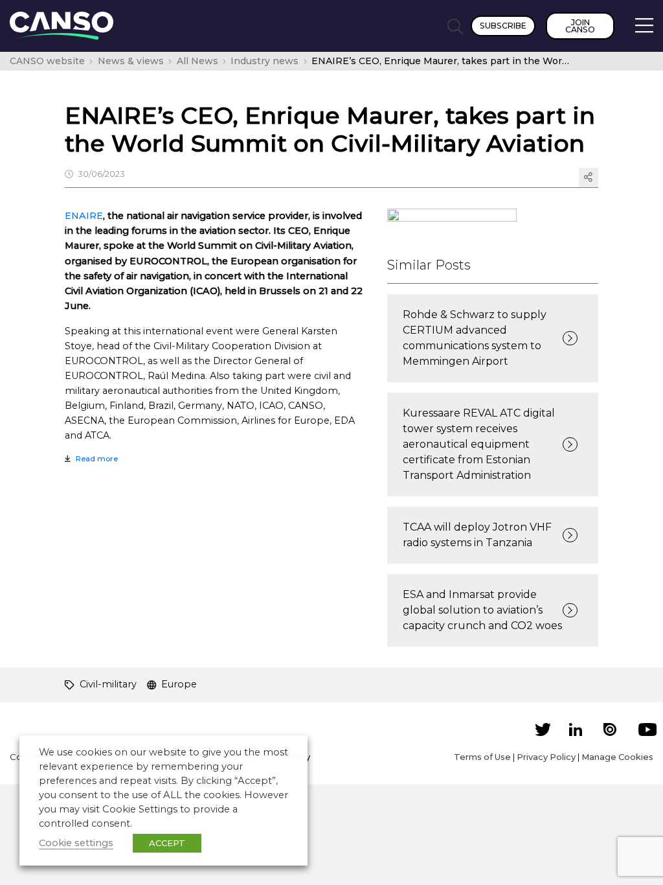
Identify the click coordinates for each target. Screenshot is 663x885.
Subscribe (503, 25)
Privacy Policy (546, 757)
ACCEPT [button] (167, 843)
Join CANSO (580, 25)
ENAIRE (84, 216)
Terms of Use (482, 757)
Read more (97, 458)
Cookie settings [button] (76, 843)
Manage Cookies (617, 757)
